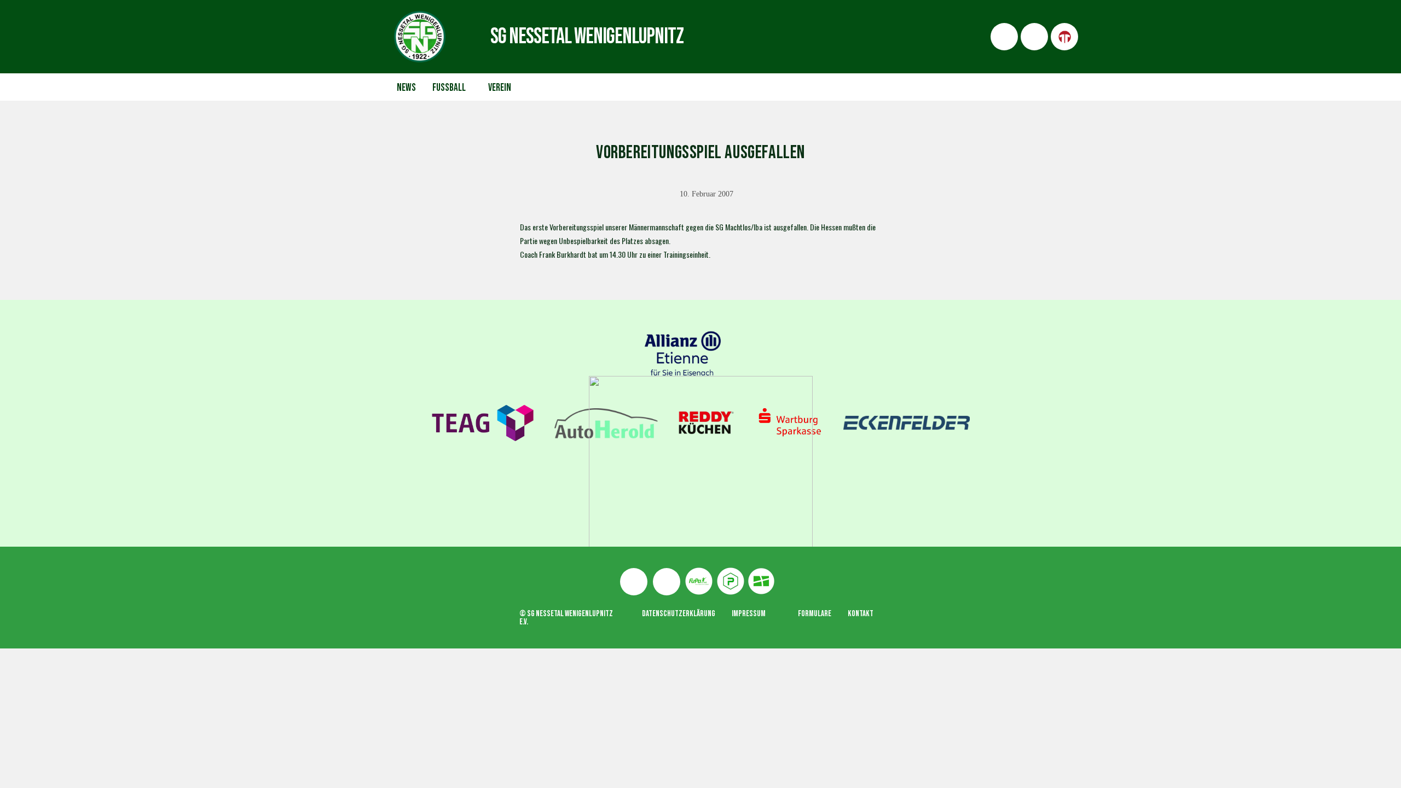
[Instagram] (666, 581)
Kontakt (860, 614)
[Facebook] (633, 581)
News (406, 88)
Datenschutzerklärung (678, 614)
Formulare (814, 614)
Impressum (749, 614)
